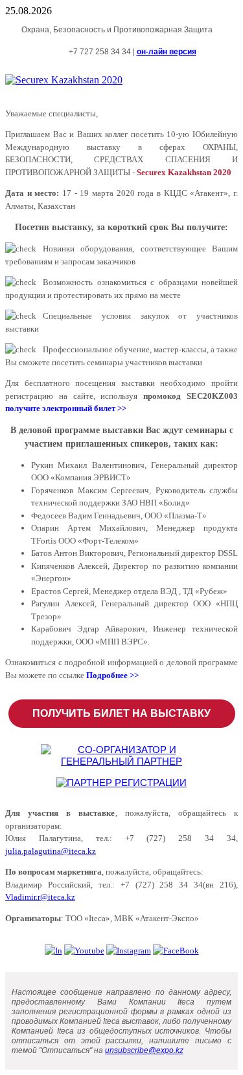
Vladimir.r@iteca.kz (40, 897)
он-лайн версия (166, 51)
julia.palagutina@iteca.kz (50, 851)
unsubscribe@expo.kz (144, 1050)
